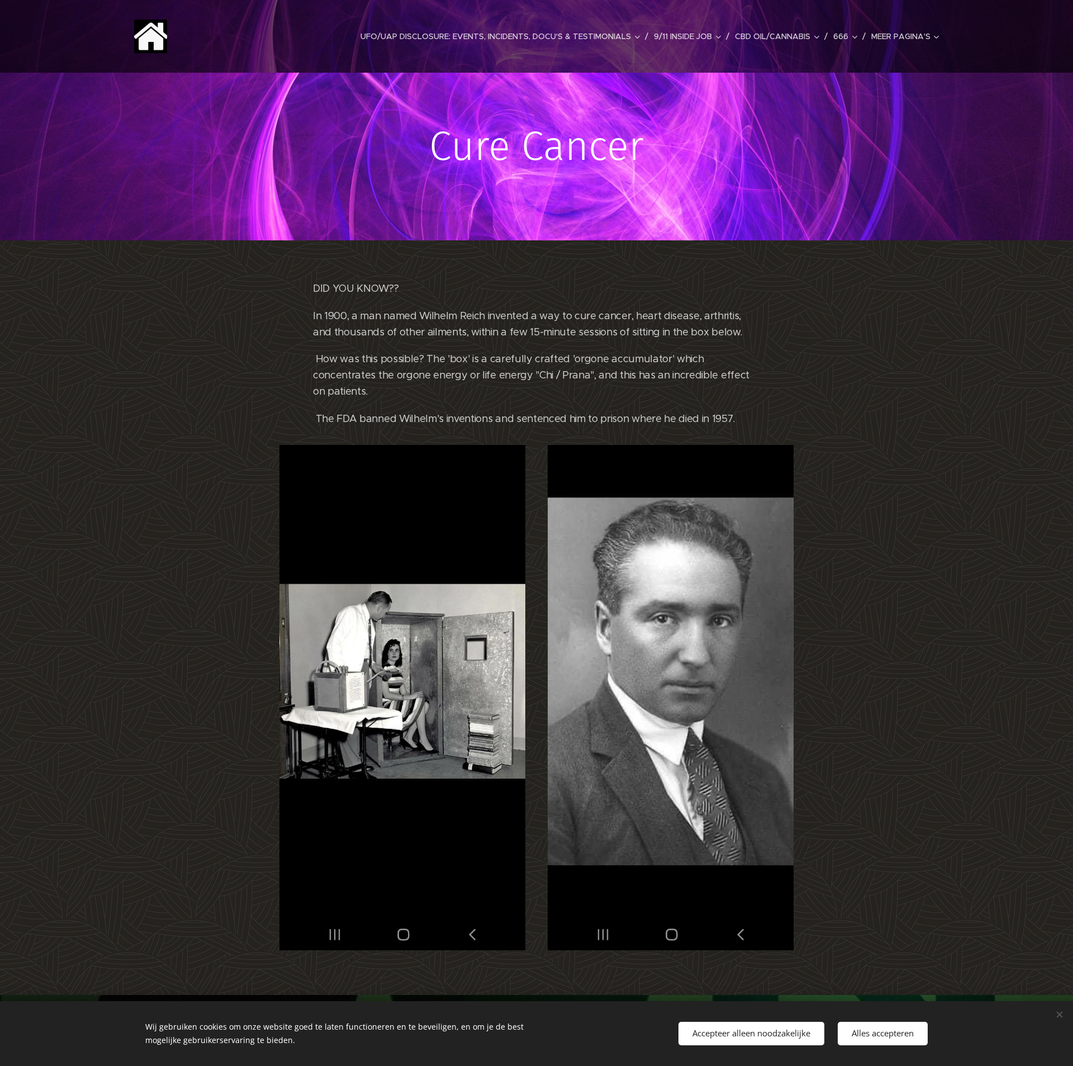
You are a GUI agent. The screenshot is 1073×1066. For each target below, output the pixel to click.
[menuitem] (503, 36)
